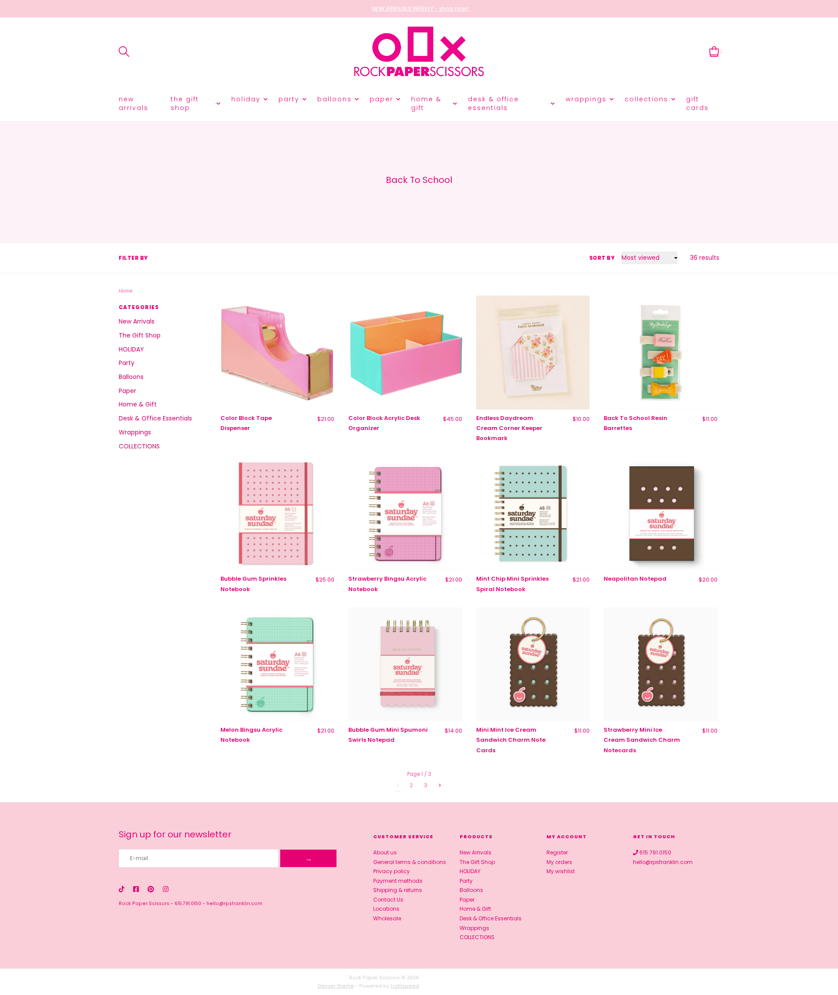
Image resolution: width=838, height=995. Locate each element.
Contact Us (388, 899)
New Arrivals (133, 103)
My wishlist (560, 871)
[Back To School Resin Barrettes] (661, 353)
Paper (381, 99)
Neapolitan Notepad (635, 579)
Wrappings (586, 99)
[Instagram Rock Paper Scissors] (165, 889)
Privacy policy (391, 871)
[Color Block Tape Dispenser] (277, 353)
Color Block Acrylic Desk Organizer (384, 423)
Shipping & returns (397, 890)
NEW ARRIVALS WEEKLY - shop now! (420, 8)
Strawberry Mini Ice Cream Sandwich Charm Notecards (642, 740)
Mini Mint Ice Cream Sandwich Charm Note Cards (511, 740)
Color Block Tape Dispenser (246, 423)
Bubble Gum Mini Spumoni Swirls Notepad (388, 735)
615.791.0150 (188, 903)
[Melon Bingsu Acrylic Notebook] (277, 664)
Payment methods (397, 881)
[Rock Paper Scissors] (419, 51)
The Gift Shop (185, 103)
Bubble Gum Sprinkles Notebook (253, 584)
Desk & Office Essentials (493, 103)
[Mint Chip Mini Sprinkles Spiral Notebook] (533, 514)
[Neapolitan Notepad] (661, 514)
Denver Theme (336, 986)
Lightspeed (405, 986)
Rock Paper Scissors (144, 903)
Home (126, 291)
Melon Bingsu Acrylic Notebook (251, 735)
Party (288, 99)
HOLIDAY (246, 99)
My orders (559, 862)
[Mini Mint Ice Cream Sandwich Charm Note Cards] (533, 664)
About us (385, 852)
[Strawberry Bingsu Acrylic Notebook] (405, 514)
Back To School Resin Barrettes (635, 423)
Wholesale (387, 918)
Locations (386, 908)
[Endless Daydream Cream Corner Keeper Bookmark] (533, 353)
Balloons (334, 99)
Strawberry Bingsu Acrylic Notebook (387, 584)
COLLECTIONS (646, 99)
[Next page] (439, 785)
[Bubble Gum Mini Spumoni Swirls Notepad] (405, 664)
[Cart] (714, 51)
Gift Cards (697, 103)
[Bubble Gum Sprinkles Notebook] (277, 514)
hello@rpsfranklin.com (234, 903)
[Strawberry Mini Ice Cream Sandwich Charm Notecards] (661, 664)
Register (557, 852)
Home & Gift (426, 103)
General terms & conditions (409, 862)
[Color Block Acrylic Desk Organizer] (405, 353)
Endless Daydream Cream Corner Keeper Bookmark (509, 428)
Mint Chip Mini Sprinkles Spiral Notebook (512, 584)
